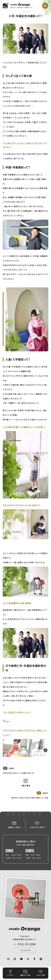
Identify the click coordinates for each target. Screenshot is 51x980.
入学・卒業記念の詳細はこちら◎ (17, 712)
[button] (18, 6)
